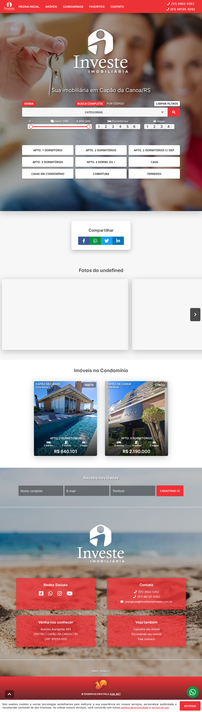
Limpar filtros (167, 103)
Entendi (190, 706)
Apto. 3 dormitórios (48, 162)
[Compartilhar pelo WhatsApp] (95, 241)
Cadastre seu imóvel (146, 629)
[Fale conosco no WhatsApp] (50, 593)
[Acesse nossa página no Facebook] (41, 593)
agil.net (115, 694)
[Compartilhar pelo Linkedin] (118, 241)
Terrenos (154, 174)
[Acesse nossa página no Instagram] (59, 593)
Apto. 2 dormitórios (101, 150)
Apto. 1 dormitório (47, 150)
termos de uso (160, 707)
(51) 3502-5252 (182, 3)
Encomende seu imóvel (146, 634)
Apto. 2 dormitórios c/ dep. (154, 150)
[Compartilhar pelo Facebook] (84, 241)
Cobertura (101, 174)
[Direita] (195, 314)
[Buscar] (174, 112)
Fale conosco (146, 639)
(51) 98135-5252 (182, 9)
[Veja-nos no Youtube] (69, 593)
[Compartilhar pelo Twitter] (106, 241)
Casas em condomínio (47, 174)
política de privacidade (135, 707)
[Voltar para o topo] (9, 694)
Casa (154, 162)
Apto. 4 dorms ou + (101, 162)
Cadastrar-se (170, 491)
